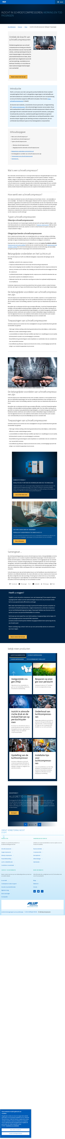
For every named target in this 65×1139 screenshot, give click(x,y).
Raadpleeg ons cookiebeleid (12, 1126)
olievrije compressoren (43, 225)
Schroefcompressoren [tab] (35, 655)
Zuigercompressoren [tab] (17, 659)
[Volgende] (39, 824)
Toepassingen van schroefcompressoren (22, 156)
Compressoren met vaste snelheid (16, 245)
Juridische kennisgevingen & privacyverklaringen (12, 912)
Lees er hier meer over (21, 495)
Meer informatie (19, 541)
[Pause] (35, 824)
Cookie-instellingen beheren (30, 912)
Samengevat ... (15, 159)
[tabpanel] (32, 720)
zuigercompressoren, (18, 107)
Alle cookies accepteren (15, 1129)
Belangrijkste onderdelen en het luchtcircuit (23, 151)
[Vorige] (25, 824)
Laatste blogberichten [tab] (18, 655)
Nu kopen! (14, 813)
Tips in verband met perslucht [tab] (35, 659)
